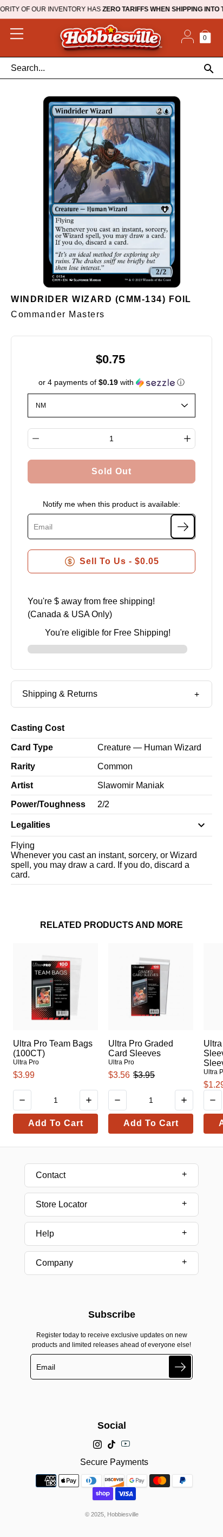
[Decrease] (36, 438)
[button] (112, 382)
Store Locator (61, 1204)
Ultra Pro (26, 1062)
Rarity (23, 766)
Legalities (30, 824)
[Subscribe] (182, 526)
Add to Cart (55, 1123)
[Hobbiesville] (110, 38)
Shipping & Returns (59, 693)
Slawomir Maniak (130, 785)
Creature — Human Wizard (149, 747)
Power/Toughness (48, 804)
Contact (50, 1175)
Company (54, 1262)
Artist (22, 785)
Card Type (32, 747)
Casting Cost (37, 727)
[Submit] (180, 1367)
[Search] (208, 68)
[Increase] (187, 438)
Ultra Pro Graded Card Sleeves (140, 1048)
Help (45, 1233)
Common (115, 766)
